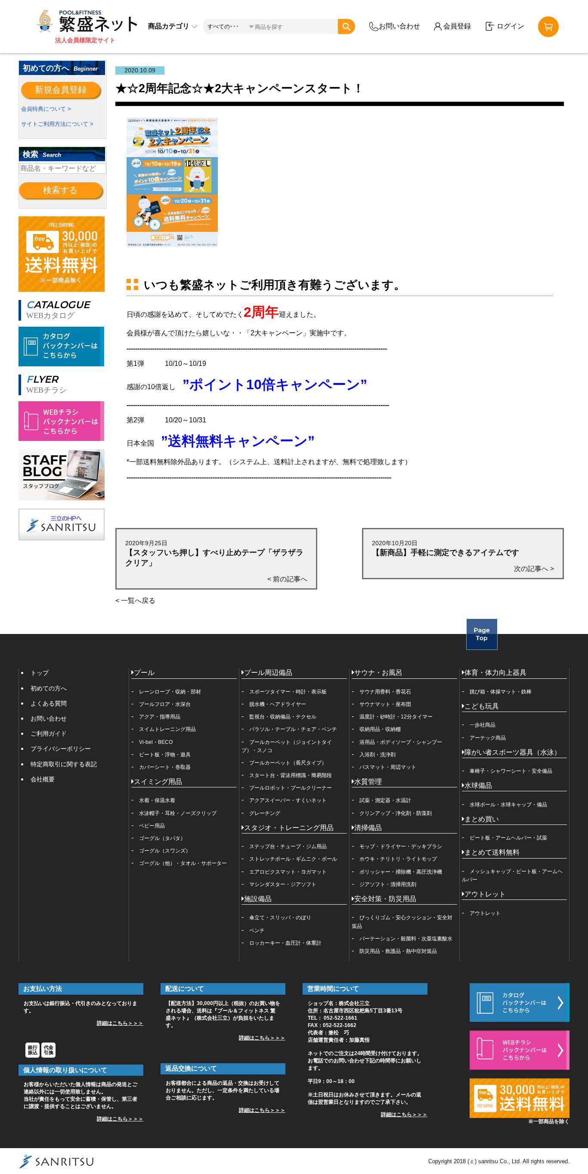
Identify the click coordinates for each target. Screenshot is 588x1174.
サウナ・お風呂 (378, 672)
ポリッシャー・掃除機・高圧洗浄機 (400, 872)
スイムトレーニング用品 (167, 729)
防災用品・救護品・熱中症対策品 (398, 951)
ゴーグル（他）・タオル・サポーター (183, 863)
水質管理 (368, 781)
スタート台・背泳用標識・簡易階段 (290, 775)
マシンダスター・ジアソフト (282, 884)
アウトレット (485, 894)
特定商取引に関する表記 (64, 764)
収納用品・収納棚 (380, 729)
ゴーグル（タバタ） (162, 838)
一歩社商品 (482, 725)
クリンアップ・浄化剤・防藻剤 (395, 813)
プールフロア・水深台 (165, 704)
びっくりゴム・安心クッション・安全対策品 (402, 922)
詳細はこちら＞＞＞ (120, 1023)
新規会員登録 (61, 89)
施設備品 (258, 898)
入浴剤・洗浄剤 (377, 755)
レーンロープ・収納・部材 (170, 692)
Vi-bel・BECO (156, 742)
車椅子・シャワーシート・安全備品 (511, 771)
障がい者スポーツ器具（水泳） (512, 752)
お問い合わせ (399, 26)
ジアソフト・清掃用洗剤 (387, 884)
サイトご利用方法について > (57, 124)
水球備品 (478, 785)
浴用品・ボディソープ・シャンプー (400, 742)
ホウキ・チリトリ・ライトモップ (398, 859)
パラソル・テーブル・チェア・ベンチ (293, 729)
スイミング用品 (158, 781)
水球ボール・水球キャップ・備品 (508, 805)
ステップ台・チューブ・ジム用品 (288, 846)
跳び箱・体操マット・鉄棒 (501, 692)
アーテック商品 (488, 738)
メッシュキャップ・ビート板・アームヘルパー (512, 875)
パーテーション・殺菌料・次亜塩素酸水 (405, 939)
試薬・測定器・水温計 (385, 800)
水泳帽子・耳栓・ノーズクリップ (178, 813)
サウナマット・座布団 (385, 704)
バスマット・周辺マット (387, 767)
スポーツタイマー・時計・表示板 (288, 692)
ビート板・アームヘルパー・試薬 (508, 838)
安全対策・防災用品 (385, 898)
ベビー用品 (152, 826)
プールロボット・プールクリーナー (290, 788)
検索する (60, 190)
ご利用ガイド (49, 733)
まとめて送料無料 (492, 852)
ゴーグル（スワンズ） (165, 851)
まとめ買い (481, 819)
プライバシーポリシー (61, 748)
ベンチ (257, 930)
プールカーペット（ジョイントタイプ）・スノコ (286, 746)
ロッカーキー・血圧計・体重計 (285, 943)
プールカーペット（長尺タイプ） (288, 763)
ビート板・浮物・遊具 (165, 755)
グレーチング (264, 813)
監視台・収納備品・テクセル (282, 717)
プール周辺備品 (268, 672)
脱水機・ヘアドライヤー (277, 704)
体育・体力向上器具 (495, 672)
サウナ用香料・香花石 (385, 692)
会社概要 (43, 779)
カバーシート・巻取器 (165, 767)
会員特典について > (46, 109)
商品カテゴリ (169, 26)
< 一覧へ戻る (135, 600)
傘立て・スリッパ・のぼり (280, 918)
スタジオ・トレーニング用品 (289, 827)
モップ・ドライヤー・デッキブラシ (400, 846)
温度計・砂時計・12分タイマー (396, 717)
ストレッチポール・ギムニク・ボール (293, 859)
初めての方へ (49, 688)
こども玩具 (481, 706)
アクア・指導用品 (159, 717)
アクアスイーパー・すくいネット (288, 800)
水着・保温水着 (157, 800)
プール (144, 672)
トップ (40, 672)
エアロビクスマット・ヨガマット (288, 872)
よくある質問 (49, 703)
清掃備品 (368, 827)
